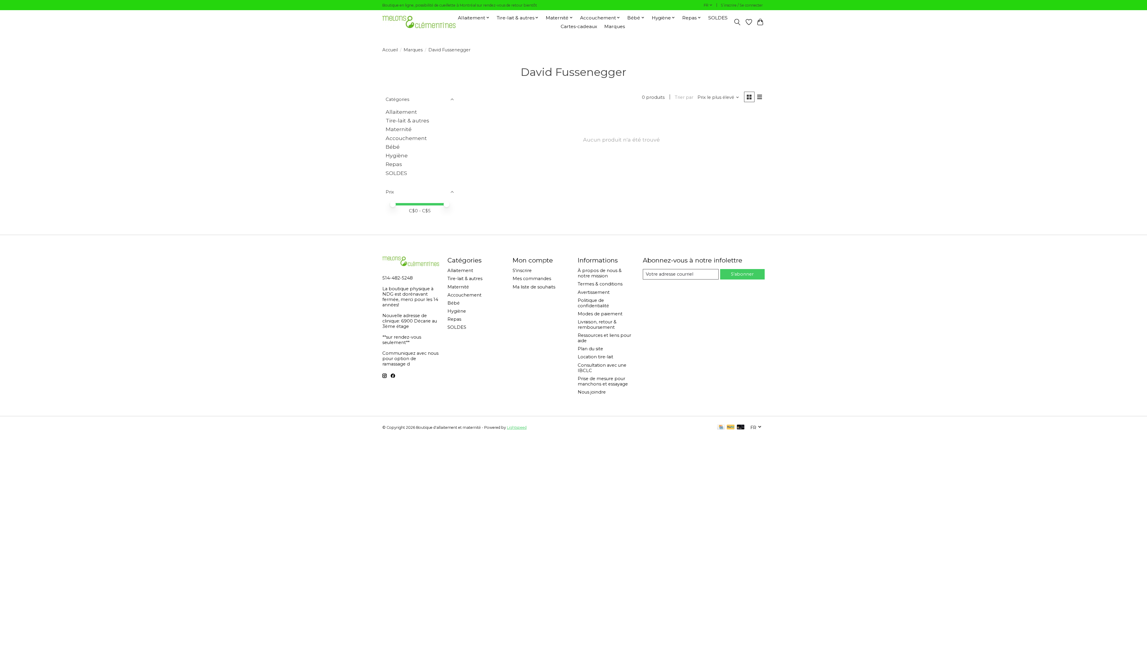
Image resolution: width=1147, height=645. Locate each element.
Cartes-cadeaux (579, 26)
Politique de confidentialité (593, 303)
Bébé (393, 147)
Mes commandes (532, 278)
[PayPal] (730, 427)
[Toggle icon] (737, 22)
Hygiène (397, 155)
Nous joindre (592, 392)
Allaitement (401, 112)
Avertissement (594, 292)
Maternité (399, 129)
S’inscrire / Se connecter (742, 5)
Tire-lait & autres (407, 120)
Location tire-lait (595, 357)
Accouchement (406, 138)
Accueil (390, 50)
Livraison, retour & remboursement (597, 324)
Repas (394, 164)
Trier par (684, 97)
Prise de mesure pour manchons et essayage (603, 381)
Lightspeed (517, 427)
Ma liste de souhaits (534, 287)
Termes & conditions (600, 284)
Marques (614, 26)
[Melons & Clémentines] (419, 22)
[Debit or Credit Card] (741, 427)
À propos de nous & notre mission (600, 273)
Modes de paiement (600, 314)
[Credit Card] (721, 427)
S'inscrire (522, 270)
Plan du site (590, 348)
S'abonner (742, 274)
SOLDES (718, 18)
